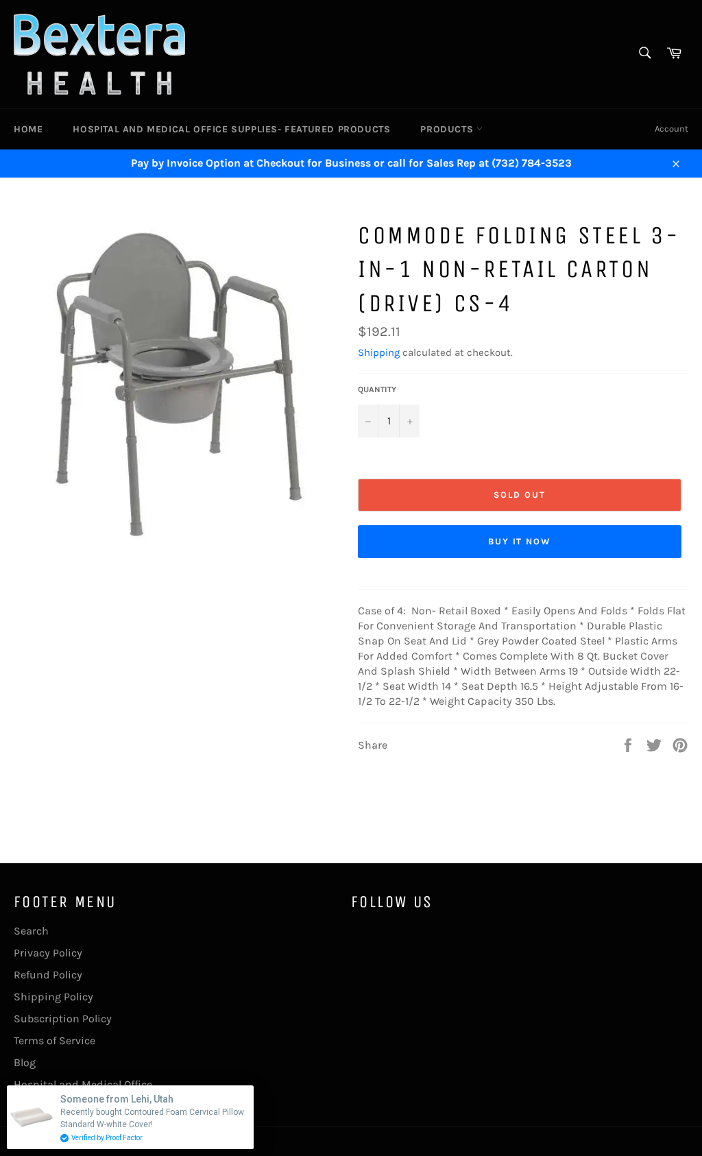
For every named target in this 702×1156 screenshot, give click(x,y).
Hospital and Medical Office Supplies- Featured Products (231, 129)
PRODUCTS (448, 129)
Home (28, 129)
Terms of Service (54, 1040)
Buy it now (520, 541)
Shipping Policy (53, 996)
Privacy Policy (48, 952)
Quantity (377, 389)
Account (671, 128)
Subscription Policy (63, 1018)
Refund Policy (48, 974)
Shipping (379, 352)
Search (31, 930)
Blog (25, 1062)
